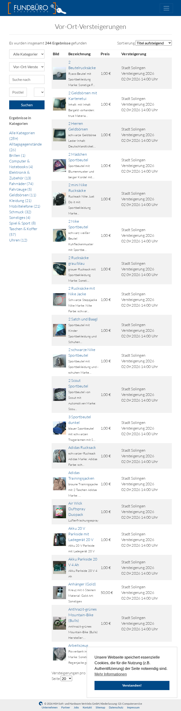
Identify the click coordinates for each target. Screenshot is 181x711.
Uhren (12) (18, 240)
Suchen (27, 105)
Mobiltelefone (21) (25, 206)
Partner (65, 707)
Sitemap (100, 707)
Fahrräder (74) (21, 183)
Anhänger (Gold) (82, 584)
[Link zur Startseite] (37, 8)
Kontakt (87, 707)
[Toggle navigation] (166, 8)
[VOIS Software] (41, 703)
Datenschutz (116, 707)
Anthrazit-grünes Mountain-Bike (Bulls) (82, 615)
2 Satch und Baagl (83, 319)
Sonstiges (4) (20, 217)
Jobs (76, 707)
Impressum (133, 707)
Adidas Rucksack (82, 447)
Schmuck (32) (20, 211)
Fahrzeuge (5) (20, 189)
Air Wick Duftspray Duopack (76, 509)
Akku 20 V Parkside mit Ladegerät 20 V (80, 534)
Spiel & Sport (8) (22, 223)
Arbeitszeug (78, 645)
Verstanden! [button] (132, 685)
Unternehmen (50, 707)
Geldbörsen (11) (22, 195)
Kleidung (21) (20, 200)
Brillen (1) (17, 155)
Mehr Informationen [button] (111, 674)
